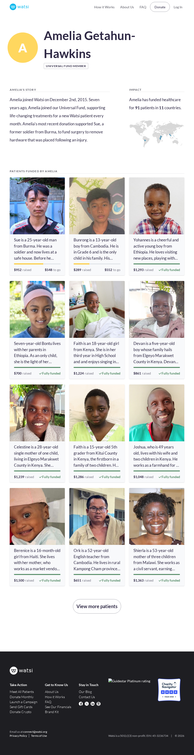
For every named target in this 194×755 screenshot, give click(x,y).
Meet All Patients (22, 692)
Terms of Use (39, 735)
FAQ (143, 7)
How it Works (104, 7)
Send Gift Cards (21, 707)
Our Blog (85, 692)
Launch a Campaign (23, 702)
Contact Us (87, 697)
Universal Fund (72, 107)
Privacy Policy (18, 735)
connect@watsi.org (35, 731)
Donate (159, 7)
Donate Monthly (22, 697)
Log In (178, 7)
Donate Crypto (20, 712)
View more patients (97, 606)
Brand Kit (52, 712)
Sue (97, 123)
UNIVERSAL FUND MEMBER (66, 66)
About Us (127, 7)
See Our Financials (58, 707)
